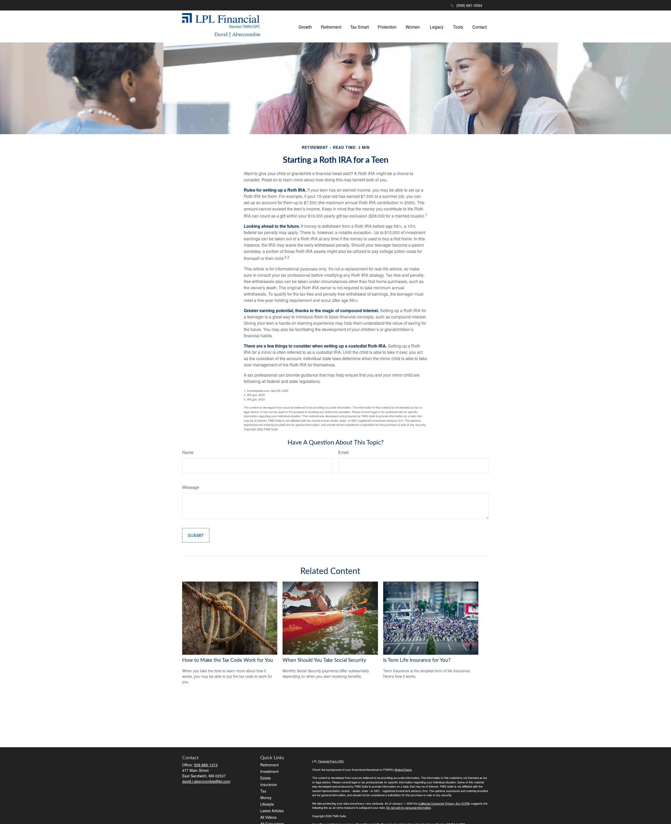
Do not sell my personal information (408, 807)
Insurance (268, 784)
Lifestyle (267, 804)
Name (187, 452)
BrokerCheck (403, 769)
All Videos (268, 817)
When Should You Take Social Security (324, 660)
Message (190, 487)
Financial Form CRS (331, 761)
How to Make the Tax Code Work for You (227, 660)
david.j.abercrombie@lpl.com (206, 781)
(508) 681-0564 (469, 5)
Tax (263, 791)
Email (343, 452)
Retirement (269, 764)
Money (266, 797)
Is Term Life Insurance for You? (417, 660)
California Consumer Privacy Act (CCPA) (444, 803)
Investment (269, 771)
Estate (265, 777)
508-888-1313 (206, 764)
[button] (305, 26)
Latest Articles (272, 810)
